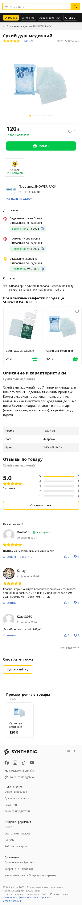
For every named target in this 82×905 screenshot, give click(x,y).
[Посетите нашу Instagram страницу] (15, 763)
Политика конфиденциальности (21, 890)
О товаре (11, 17)
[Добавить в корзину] (35, 358)
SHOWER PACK (29, 26)
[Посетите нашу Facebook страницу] (6, 763)
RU (75, 751)
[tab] (11, 18)
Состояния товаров (18, 833)
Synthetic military (17, 669)
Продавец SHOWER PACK (37, 186)
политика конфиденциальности (21, 897)
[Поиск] (75, 6)
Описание (28, 17)
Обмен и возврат (16, 791)
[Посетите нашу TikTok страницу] (23, 763)
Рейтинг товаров (16, 846)
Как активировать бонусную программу (30, 875)
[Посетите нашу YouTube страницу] (32, 763)
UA (69, 751)
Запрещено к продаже (19, 869)
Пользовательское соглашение (45, 887)
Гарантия (11, 804)
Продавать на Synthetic (20, 862)
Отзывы (70, 17)
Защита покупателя (17, 811)
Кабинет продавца (22, 777)
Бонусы (9, 840)
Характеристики (49, 17)
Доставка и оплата (17, 798)
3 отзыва (28, 41)
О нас (8, 827)
